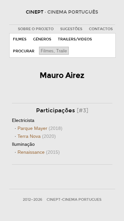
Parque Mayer (40, 128)
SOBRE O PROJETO (36, 29)
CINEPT (62, 12)
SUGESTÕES (71, 29)
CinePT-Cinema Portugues (74, 199)
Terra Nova (37, 136)
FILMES (19, 39)
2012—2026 (32, 199)
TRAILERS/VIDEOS (75, 39)
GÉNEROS (42, 39)
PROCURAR (23, 51)
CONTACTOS (101, 29)
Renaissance (39, 152)
